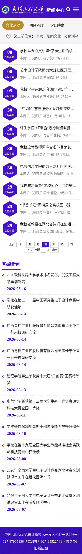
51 (29, 244)
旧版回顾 (41, 548)
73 (71, 244)
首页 (40, 36)
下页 (29, 250)
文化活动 (13, 25)
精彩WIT (36, 25)
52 (37, 244)
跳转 (54, 250)
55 (61, 244)
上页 (12, 244)
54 (53, 244)
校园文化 (53, 36)
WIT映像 (57, 25)
